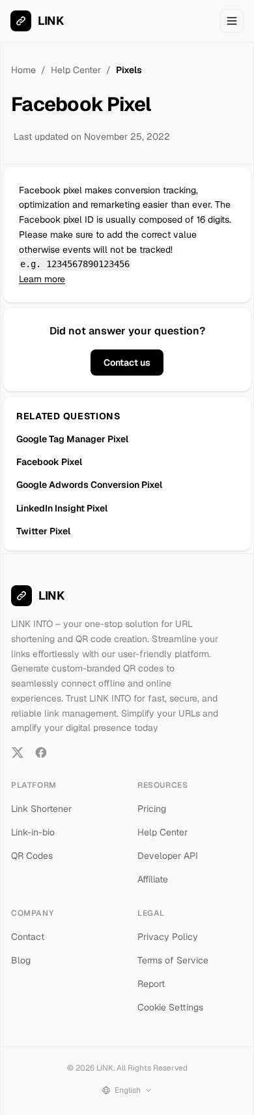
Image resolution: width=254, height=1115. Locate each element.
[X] (17, 752)
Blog (21, 960)
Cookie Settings (170, 1007)
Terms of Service (172, 960)
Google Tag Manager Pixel (72, 439)
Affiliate (152, 879)
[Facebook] (41, 752)
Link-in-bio (33, 832)
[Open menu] (232, 21)
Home (23, 70)
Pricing (151, 809)
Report (151, 984)
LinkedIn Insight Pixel (61, 508)
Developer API (167, 856)
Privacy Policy (167, 937)
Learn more (42, 279)
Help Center (76, 70)
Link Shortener (41, 809)
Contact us (127, 362)
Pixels (129, 70)
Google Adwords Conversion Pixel (89, 485)
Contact (27, 937)
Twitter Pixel (43, 531)
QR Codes (32, 856)
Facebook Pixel (49, 462)
